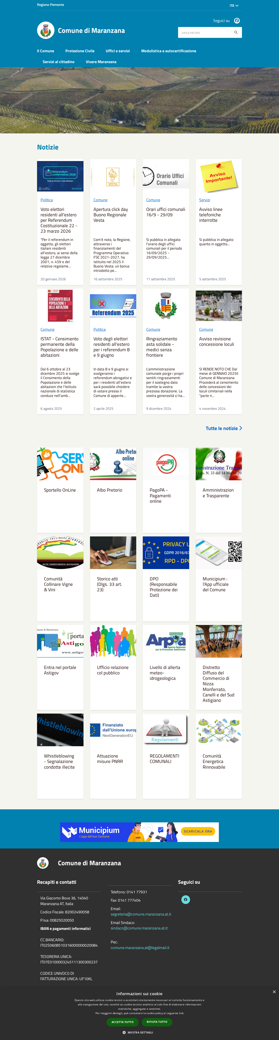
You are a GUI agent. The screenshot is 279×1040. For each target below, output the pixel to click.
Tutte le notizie (222, 428)
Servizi (204, 200)
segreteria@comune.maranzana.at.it (141, 914)
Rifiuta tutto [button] (157, 1022)
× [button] (274, 992)
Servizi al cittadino (59, 62)
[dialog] (139, 1013)
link (181, 1013)
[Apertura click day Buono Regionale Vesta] (113, 176)
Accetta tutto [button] (123, 1022)
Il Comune (45, 51)
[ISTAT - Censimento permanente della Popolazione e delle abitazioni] (60, 306)
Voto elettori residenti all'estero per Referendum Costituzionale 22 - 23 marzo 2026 (59, 220)
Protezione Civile (79, 51)
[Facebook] (237, 21)
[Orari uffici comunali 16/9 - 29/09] (166, 176)
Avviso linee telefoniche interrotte (211, 215)
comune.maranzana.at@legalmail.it (140, 948)
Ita (232, 5)
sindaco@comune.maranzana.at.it (139, 928)
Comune (100, 200)
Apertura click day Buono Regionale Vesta (111, 215)
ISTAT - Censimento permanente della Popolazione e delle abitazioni (59, 347)
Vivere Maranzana (101, 62)
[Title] (139, 832)
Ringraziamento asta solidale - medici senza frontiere (161, 347)
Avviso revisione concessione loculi (216, 342)
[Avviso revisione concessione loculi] (219, 306)
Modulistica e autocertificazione (168, 51)
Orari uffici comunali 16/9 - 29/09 (165, 212)
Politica (47, 200)
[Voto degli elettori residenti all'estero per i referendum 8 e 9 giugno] (113, 306)
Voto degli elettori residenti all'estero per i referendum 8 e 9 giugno (112, 347)
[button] (139, 1032)
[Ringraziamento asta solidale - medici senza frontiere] (166, 306)
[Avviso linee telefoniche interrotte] (219, 176)
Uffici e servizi (118, 51)
